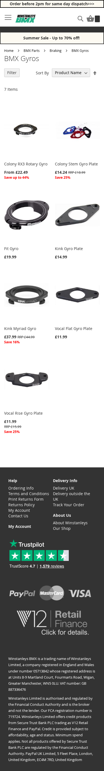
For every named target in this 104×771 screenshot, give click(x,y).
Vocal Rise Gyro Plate (23, 413)
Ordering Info (21, 488)
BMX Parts (32, 50)
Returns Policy (21, 504)
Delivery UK (63, 488)
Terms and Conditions (28, 493)
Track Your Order (68, 504)
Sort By (42, 72)
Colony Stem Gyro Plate (76, 164)
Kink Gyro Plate (69, 248)
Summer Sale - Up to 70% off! (52, 38)
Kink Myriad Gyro (20, 328)
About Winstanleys (70, 522)
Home (9, 50)
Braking (56, 50)
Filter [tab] (12, 72)
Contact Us (18, 515)
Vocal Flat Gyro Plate (73, 328)
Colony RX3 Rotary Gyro (25, 164)
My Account (19, 510)
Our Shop (62, 528)
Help (12, 480)
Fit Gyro (11, 248)
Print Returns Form (26, 499)
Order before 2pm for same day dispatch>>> (52, 3)
